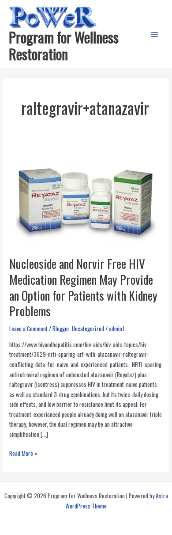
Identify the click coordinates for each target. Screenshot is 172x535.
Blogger (60, 328)
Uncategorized (88, 328)
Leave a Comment (28, 328)
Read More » (23, 453)
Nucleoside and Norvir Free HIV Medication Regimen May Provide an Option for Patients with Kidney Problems (83, 287)
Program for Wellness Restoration (64, 45)
